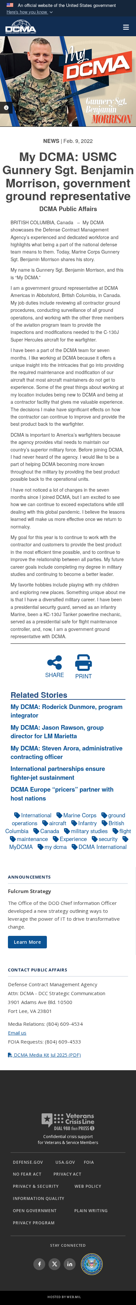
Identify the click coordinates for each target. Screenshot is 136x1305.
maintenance (32, 839)
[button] (30, 12)
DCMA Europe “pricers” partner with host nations (62, 793)
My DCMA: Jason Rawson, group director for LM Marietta (57, 731)
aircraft (57, 823)
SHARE (54, 674)
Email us (17, 1032)
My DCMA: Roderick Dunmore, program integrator (66, 711)
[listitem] (39, 1264)
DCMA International (103, 847)
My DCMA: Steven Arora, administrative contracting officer (66, 752)
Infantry (87, 823)
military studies (89, 831)
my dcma (56, 847)
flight (125, 831)
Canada (49, 831)
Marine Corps (79, 815)
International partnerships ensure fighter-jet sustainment (58, 772)
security (108, 839)
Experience (73, 839)
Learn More (27, 942)
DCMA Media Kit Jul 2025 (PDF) (47, 1055)
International (36, 815)
